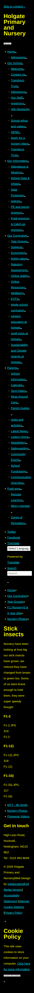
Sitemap (23, 901)
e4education (15, 884)
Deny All (17, 975)
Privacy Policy (13, 912)
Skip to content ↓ (14, 6)
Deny (12, 975)
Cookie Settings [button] (14, 907)
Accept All (7, 975)
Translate (13, 562)
